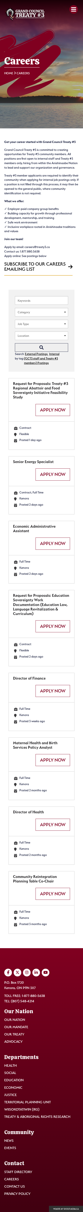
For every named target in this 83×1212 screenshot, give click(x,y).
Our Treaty (14, 1034)
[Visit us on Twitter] (17, 972)
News (9, 1141)
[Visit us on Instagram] (27, 972)
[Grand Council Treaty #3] (24, 14)
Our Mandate (16, 1027)
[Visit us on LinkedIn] (36, 972)
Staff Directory (18, 1172)
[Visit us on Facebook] (8, 972)
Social (10, 1073)
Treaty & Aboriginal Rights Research (37, 1117)
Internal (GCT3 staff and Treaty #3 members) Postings (41, 358)
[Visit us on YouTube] (45, 972)
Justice (10, 1095)
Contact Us (14, 1186)
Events (10, 1148)
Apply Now (53, 410)
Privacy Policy (17, 1194)
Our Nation (14, 1020)
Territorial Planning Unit (27, 1102)
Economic (13, 1088)
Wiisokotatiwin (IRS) (21, 1109)
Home (8, 73)
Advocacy (13, 1042)
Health (10, 1065)
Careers (11, 1179)
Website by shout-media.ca (66, 1209)
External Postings (36, 354)
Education (14, 1080)
